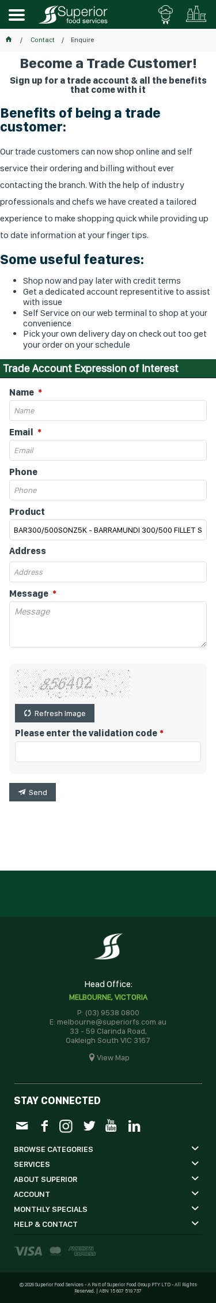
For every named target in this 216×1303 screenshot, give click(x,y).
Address (27, 551)
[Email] (21, 1125)
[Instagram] (66, 1124)
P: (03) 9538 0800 (108, 1012)
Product (27, 512)
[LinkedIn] (134, 1125)
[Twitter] (89, 1125)
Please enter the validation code (86, 733)
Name (22, 392)
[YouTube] (111, 1125)
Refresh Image (60, 713)
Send (38, 792)
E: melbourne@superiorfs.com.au (108, 1021)
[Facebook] (44, 1125)
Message (29, 594)
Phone (23, 472)
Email (22, 432)
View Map (113, 1057)
